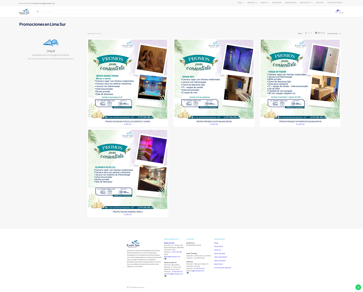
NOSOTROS (218, 264)
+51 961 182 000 (199, 268)
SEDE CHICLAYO (220, 260)
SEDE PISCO (218, 246)
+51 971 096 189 (176, 252)
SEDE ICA (217, 250)
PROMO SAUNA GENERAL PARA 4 (128, 212)
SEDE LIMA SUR (219, 253)
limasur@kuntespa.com (172, 256)
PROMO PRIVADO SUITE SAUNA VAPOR (214, 121)
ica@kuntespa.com (197, 271)
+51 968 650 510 (177, 272)
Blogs (216, 243)
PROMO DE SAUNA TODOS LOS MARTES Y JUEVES (127, 121)
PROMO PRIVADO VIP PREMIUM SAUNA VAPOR (300, 121)
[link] (303, 33)
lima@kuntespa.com (175, 274)
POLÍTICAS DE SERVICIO (222, 268)
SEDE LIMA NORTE (220, 257)
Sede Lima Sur (169, 243)
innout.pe (141, 287)
